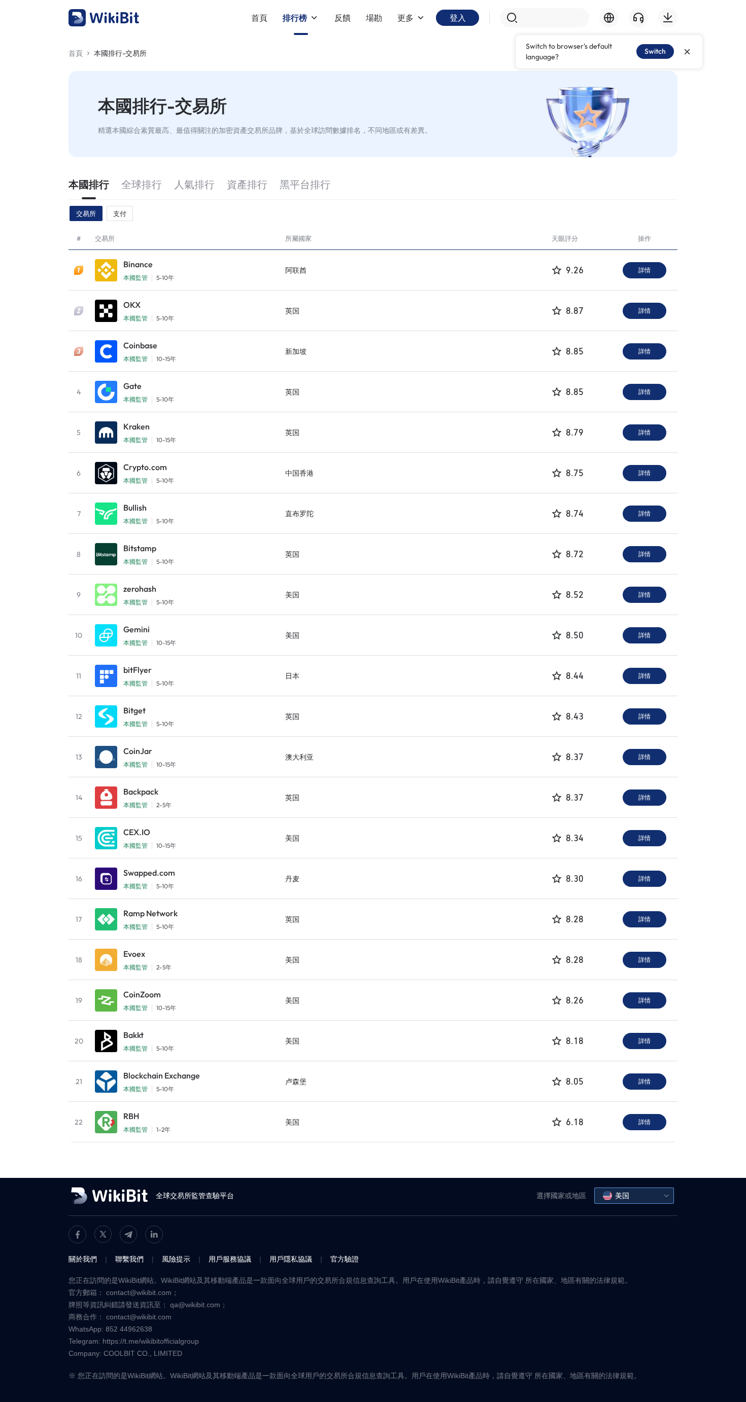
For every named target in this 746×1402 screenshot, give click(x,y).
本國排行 (89, 184)
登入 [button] (458, 18)
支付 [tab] (119, 213)
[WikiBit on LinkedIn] (154, 1234)
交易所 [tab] (86, 213)
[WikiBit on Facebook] (77, 1234)
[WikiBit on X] (103, 1234)
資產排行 (247, 184)
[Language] (609, 17)
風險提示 (176, 1259)
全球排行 (141, 184)
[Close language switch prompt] (687, 52)
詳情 (644, 270)
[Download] (667, 17)
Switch (655, 51)
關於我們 (83, 1259)
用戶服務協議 (230, 1259)
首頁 (76, 53)
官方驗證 (344, 1259)
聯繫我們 (129, 1259)
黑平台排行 (305, 184)
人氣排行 (194, 184)
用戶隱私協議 (290, 1259)
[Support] (638, 17)
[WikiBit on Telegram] (128, 1234)
